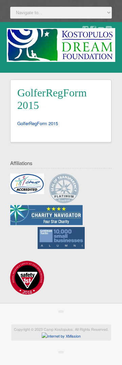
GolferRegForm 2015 (37, 123)
